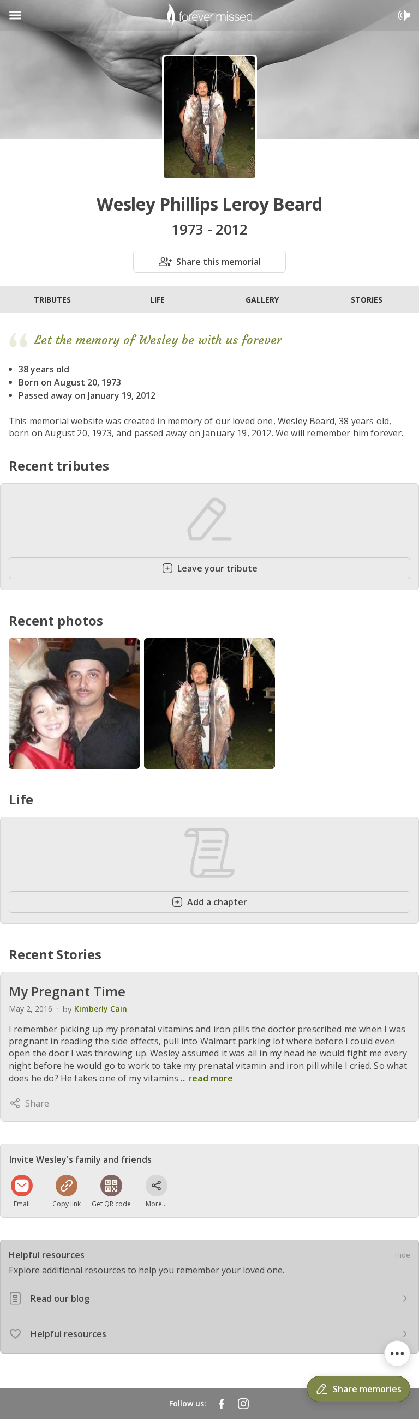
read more (210, 1078)
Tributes (52, 299)
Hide (402, 1254)
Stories (366, 299)
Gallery (262, 299)
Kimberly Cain (100, 1008)
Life (157, 299)
